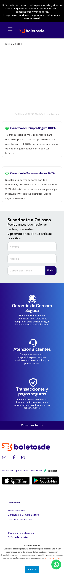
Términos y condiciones (21, 533)
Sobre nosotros (16, 510)
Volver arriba (31, 425)
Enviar (51, 270)
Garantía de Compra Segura (23, 514)
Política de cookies (18, 537)
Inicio (8, 43)
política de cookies (53, 558)
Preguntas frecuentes (20, 519)
